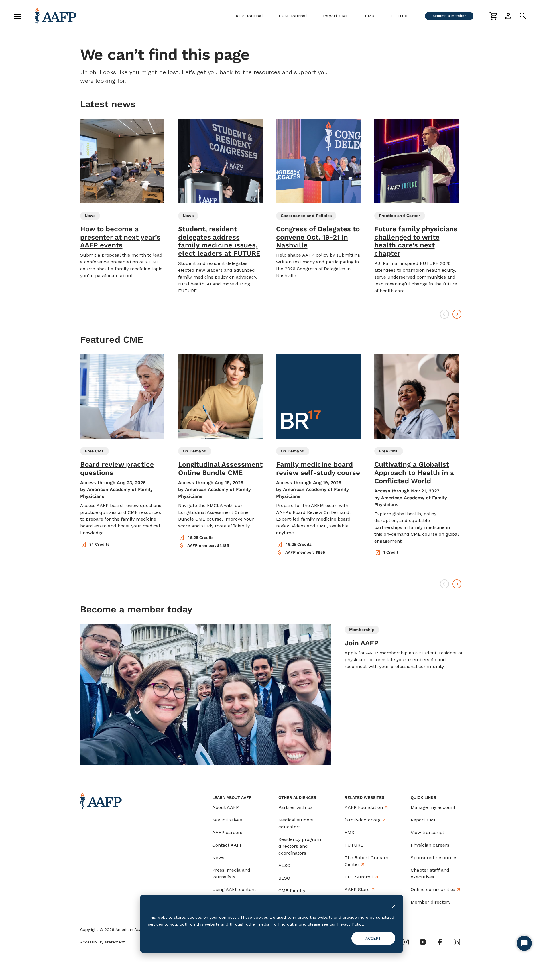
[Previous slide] (444, 314)
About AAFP (225, 807)
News (218, 857)
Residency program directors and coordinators (299, 846)
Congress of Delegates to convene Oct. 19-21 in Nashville (318, 237)
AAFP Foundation (364, 807)
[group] (122, 199)
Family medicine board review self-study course (318, 468)
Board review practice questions (117, 468)
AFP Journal (249, 16)
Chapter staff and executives (430, 873)
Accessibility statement (102, 942)
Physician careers (430, 845)
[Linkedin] (457, 942)
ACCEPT (373, 938)
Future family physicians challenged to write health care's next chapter (415, 241)
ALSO (284, 865)
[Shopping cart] (493, 16)
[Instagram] (405, 942)
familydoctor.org (363, 820)
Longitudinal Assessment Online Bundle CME (220, 468)
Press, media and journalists (231, 873)
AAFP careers (227, 832)
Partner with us (295, 807)
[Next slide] (457, 314)
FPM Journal (293, 16)
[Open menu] (17, 16)
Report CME (336, 16)
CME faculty (291, 890)
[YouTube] (422, 942)
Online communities (433, 889)
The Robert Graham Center (366, 861)
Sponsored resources (434, 857)
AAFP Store (357, 889)
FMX (370, 16)
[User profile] (508, 16)
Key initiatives (227, 820)
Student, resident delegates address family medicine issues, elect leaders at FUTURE (219, 241)
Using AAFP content (234, 889)
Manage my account (433, 807)
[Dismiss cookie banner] (393, 906)
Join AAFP (362, 643)
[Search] (523, 16)
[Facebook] (440, 942)
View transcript (427, 832)
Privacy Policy (350, 924)
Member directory (430, 902)
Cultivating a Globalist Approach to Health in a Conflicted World (414, 472)
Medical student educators (296, 823)
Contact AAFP (227, 845)
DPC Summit (359, 877)
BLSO (284, 878)
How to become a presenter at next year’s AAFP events (120, 237)
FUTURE (400, 16)
